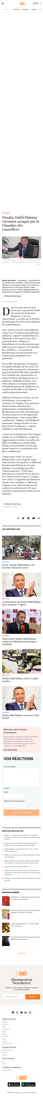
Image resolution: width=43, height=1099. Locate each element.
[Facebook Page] (13, 1012)
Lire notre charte (10, 750)
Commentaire (10, 766)
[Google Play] (28, 1084)
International (5, 1029)
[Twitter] (17, 1012)
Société (34, 9)
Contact (4, 1064)
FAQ (3, 1061)
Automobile (5, 1036)
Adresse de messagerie (14, 801)
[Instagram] (30, 1012)
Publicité (4, 1052)
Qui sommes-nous (7, 1050)
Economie (25, 9)
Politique (16, 9)
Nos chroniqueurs (7, 1043)
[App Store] (14, 1084)
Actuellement (6, 9)
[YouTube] (21, 1012)
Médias (4, 1034)
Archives (4, 1055)
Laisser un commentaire (21, 813)
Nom (6, 792)
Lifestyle (4, 1041)
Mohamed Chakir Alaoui (13, 296)
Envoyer (33, 997)
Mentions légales (7, 1070)
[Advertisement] (21, 108)
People (4, 1039)
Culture (4, 1031)
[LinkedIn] (26, 1012)
